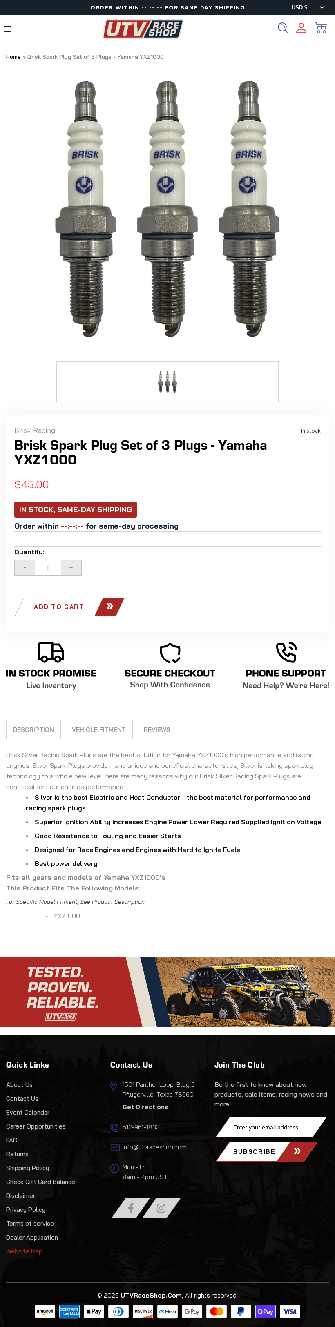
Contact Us (22, 1098)
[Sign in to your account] (301, 29)
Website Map (24, 1251)
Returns (17, 1154)
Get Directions (145, 1107)
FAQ (12, 1140)
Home (13, 56)
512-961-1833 (141, 1127)
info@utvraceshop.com (155, 1147)
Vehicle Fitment (99, 730)
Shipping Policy (27, 1168)
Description (33, 730)
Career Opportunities (36, 1126)
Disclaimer (20, 1196)
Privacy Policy (25, 1209)
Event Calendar (27, 1112)
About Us (19, 1084)
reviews (157, 730)
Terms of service (30, 1223)
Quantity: (29, 552)
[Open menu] (7, 29)
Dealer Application (32, 1237)
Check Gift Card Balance (40, 1182)
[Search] (283, 27)
